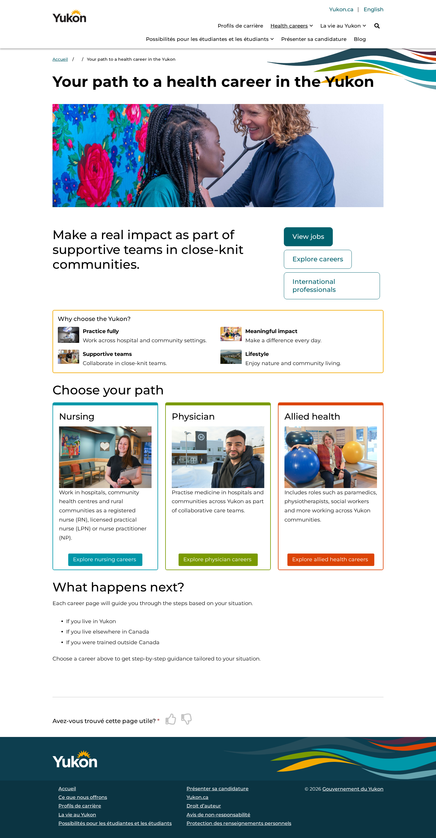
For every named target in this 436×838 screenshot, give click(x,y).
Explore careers (317, 259)
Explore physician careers (218, 559)
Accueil (60, 59)
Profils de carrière (240, 26)
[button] (377, 25)
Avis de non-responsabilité (218, 815)
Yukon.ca (341, 10)
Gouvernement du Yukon (353, 789)
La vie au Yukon (340, 26)
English (374, 10)
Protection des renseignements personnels (239, 823)
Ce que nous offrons (82, 797)
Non (186, 719)
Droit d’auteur (204, 806)
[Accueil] (69, 15)
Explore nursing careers (105, 559)
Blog (360, 39)
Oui (171, 719)
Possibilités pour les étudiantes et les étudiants (207, 39)
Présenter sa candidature (313, 39)
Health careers (289, 26)
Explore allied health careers (331, 559)
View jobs (308, 237)
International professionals (314, 285)
